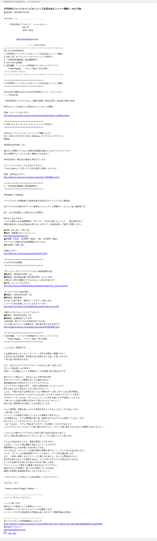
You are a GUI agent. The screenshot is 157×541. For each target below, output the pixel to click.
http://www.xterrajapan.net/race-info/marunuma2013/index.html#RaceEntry (37, 115)
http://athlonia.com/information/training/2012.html (25, 253)
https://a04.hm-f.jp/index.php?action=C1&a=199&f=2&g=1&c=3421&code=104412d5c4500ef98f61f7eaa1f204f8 (53, 524)
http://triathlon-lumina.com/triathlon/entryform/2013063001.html (31, 327)
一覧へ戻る (11, 533)
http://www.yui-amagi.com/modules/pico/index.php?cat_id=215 (31, 306)
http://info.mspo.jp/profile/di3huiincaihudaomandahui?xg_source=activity (36, 286)
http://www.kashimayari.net (16, 236)
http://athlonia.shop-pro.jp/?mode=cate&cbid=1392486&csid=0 (31, 177)
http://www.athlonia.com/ (27, 39)
